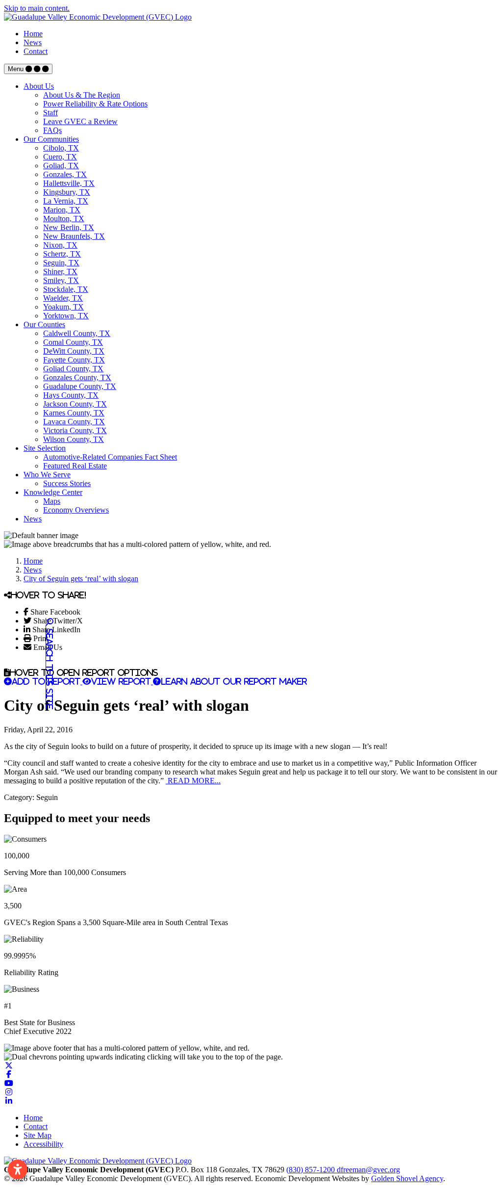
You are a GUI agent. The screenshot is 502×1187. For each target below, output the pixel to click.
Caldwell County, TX (76, 333)
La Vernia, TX (65, 201)
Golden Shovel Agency (407, 1178)
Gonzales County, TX (77, 377)
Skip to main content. (37, 8)
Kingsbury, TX (66, 192)
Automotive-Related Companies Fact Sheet (110, 457)
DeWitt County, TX (73, 351)
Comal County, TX (73, 342)
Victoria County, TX (75, 430)
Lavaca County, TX (74, 421)
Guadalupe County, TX (79, 386)
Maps (51, 501)
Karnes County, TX (73, 413)
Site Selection (45, 448)
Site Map (37, 1135)
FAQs (52, 130)
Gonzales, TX (65, 174)
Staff (50, 112)
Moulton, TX (63, 218)
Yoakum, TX (63, 307)
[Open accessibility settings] (17, 1169)
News (33, 42)
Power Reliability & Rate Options (95, 104)
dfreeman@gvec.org (368, 1169)
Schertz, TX (62, 254)
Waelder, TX (63, 298)
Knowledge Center (53, 492)
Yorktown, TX (66, 315)
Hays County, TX (71, 395)
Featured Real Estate (75, 466)
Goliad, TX (61, 165)
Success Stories (67, 483)
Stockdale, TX (65, 289)
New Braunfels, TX (74, 236)
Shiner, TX (60, 271)
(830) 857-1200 (311, 1169)
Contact (36, 51)
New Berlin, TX (68, 227)
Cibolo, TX (61, 148)
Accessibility (43, 1144)
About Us (39, 86)
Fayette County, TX (74, 360)
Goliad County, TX (73, 368)
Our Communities (51, 139)
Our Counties (44, 324)
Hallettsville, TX (69, 183)
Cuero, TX (60, 157)
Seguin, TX (61, 262)
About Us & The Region (81, 95)
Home (33, 33)
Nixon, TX (60, 245)
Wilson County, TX (73, 439)
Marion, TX (61, 210)
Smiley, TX (61, 280)
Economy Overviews (76, 510)
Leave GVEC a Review (80, 121)
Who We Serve (47, 474)
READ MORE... (193, 780)
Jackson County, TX (75, 404)
